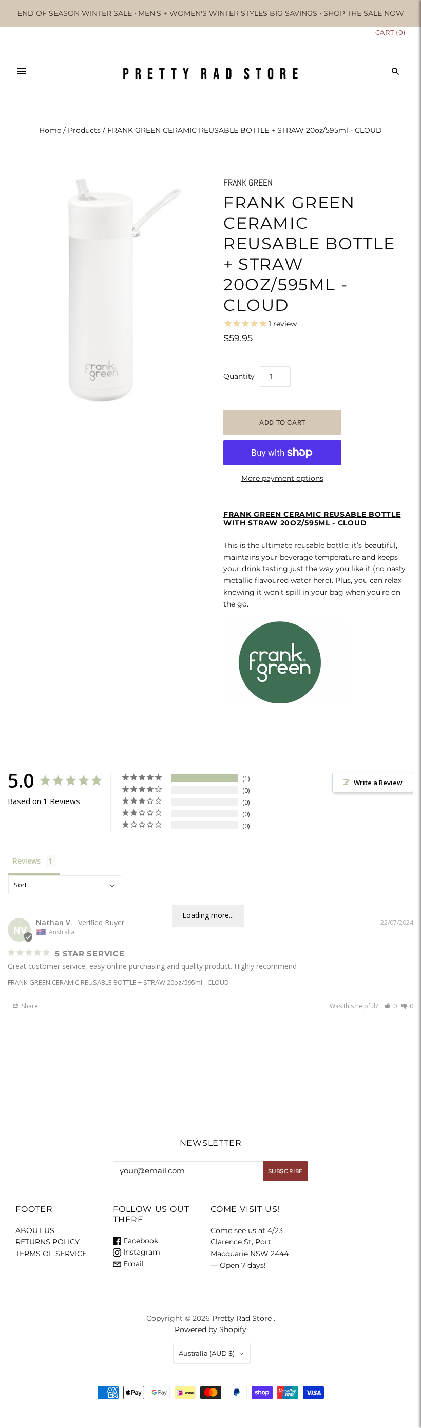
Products (84, 130)
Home (50, 130)
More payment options (282, 478)
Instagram (140, 1252)
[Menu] (21, 71)
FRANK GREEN (248, 182)
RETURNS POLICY (47, 1241)
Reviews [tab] (27, 861)
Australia (207, 1353)
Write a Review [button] (378, 782)
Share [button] (29, 1006)
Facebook (139, 1240)
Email (132, 1263)
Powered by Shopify (210, 1329)
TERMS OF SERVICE (51, 1253)
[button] (390, 1006)
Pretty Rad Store (242, 1318)
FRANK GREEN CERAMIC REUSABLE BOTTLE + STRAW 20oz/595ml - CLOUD (118, 982)
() (390, 32)
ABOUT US (34, 1230)
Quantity (239, 376)
